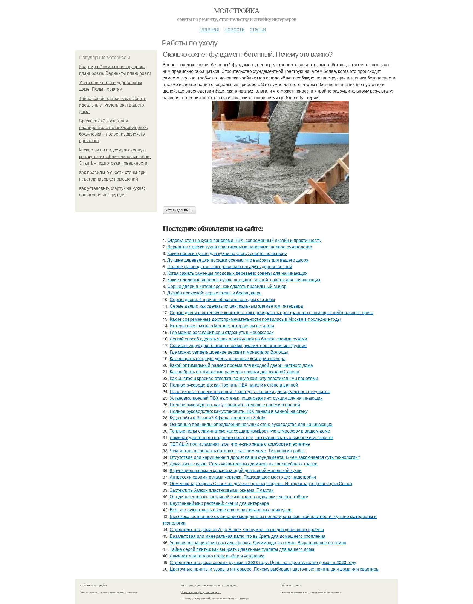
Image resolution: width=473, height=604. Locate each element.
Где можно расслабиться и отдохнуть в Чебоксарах (222, 332)
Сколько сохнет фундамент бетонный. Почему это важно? (247, 54)
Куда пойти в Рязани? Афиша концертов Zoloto (217, 417)
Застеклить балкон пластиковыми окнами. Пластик (221, 490)
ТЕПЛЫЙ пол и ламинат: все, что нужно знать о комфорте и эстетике (240, 444)
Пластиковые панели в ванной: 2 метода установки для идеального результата (250, 391)
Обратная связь (291, 585)
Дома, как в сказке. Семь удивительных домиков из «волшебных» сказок (243, 463)
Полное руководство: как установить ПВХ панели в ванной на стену (239, 411)
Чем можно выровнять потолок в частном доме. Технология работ (237, 450)
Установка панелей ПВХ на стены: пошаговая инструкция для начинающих (246, 398)
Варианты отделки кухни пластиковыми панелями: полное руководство (239, 247)
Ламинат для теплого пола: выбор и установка (217, 556)
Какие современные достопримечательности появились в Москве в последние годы (255, 319)
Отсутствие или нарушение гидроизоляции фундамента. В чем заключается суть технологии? (265, 457)
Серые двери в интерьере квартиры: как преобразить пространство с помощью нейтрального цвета (271, 312)
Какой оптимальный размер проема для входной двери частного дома (241, 365)
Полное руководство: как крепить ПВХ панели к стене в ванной (234, 385)
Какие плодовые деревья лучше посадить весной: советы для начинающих (243, 279)
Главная (209, 29)
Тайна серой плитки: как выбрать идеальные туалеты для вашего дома (112, 105)
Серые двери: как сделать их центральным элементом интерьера (236, 306)
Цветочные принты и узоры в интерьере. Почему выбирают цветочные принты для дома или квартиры (274, 569)
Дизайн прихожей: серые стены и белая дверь (214, 293)
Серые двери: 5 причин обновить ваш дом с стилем (222, 299)
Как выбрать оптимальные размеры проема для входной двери (234, 371)
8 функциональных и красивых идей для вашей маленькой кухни (236, 470)
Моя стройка (236, 10)
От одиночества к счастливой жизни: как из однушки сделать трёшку (239, 496)
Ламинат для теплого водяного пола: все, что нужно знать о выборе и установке (251, 437)
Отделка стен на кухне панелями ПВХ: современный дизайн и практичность (244, 240)
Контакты (187, 585)
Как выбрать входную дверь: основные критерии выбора (227, 358)
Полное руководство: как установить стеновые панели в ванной (235, 404)
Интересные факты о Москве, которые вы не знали (222, 325)
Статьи (258, 29)
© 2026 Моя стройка (93, 585)
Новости (234, 29)
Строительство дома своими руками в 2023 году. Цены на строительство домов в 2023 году (263, 562)
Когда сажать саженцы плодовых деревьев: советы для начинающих (237, 273)
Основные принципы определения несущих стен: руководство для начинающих (251, 424)
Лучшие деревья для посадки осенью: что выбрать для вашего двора (237, 260)
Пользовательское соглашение (216, 585)
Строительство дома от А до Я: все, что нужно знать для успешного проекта (247, 529)
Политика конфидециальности (201, 592)
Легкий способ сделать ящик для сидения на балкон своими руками (238, 339)
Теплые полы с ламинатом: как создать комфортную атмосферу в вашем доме (250, 431)
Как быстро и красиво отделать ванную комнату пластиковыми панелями (244, 378)
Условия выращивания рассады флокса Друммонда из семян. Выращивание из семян (258, 542)
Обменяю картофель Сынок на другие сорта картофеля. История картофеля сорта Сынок (261, 483)
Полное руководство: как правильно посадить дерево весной (229, 266)
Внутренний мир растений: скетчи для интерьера (219, 503)
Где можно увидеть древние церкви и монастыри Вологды (229, 352)
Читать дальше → (179, 210)
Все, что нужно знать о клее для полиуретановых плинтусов (231, 509)
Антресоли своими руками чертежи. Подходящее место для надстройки (243, 477)
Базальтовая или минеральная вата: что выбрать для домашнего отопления (247, 536)
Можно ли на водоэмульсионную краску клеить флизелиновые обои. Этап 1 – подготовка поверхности (115, 156)
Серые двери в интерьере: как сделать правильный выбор (227, 286)
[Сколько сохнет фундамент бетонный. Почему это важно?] (280, 152)
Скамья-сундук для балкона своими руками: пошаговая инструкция (238, 345)
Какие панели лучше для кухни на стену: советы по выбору (227, 253)
